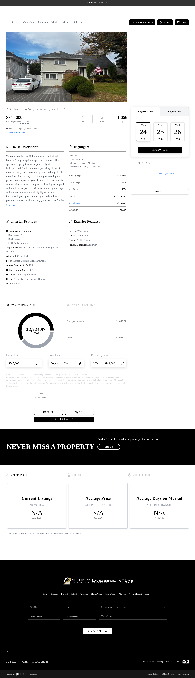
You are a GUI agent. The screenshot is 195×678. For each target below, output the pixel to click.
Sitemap (186, 674)
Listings (54, 594)
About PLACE (135, 594)
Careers (122, 594)
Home (45, 594)
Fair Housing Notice (97, 3)
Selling (74, 594)
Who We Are (110, 594)
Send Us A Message (98, 631)
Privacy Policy (152, 674)
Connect (148, 594)
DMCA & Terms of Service (172, 674)
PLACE (45, 662)
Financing (84, 594)
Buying (64, 594)
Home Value (96, 594)
